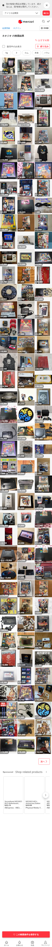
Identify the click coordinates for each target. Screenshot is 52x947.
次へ (43, 761)
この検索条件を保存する (27, 934)
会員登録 (6, 28)
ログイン (17, 28)
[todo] (48, 21)
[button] (43, 21)
